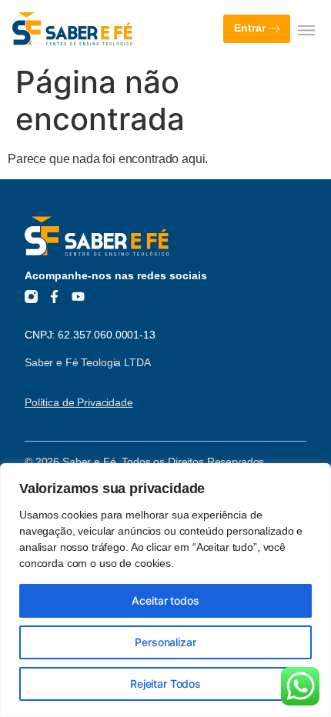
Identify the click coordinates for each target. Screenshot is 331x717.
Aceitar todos (165, 600)
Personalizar (165, 642)
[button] (306, 29)
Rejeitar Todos (165, 683)
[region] (165, 590)
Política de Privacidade (79, 402)
